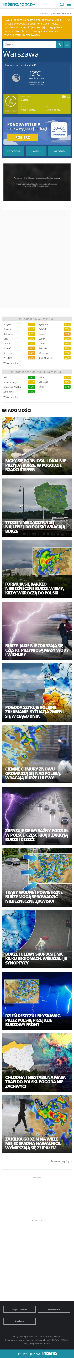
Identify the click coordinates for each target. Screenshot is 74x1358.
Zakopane (8, 391)
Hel (5, 377)
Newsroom (54, 1309)
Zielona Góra (45, 358)
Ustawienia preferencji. (15, 1340)
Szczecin (7, 353)
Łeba (41, 377)
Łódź (5, 338)
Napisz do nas (19, 1309)
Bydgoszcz (44, 324)
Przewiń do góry (60, 1161)
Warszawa (44, 353)
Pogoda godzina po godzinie (13, 151)
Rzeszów (43, 348)
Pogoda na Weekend (59, 151)
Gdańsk (42, 329)
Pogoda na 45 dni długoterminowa (36, 151)
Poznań (7, 348)
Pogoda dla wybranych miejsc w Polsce (37, 371)
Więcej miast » (10, 363)
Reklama (19, 1321)
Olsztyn (7, 343)
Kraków (7, 329)
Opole (42, 343)
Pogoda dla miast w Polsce (37, 318)
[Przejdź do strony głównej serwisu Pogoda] (27, 4)
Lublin (42, 338)
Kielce (42, 334)
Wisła (41, 387)
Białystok (8, 324)
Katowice (8, 334)
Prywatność (31, 1340)
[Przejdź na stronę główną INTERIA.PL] (11, 4)
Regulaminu (55, 1336)
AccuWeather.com (62, 13)
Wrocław (7, 358)
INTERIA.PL (54, 1340)
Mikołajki (43, 382)
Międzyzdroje (10, 382)
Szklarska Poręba (12, 387)
